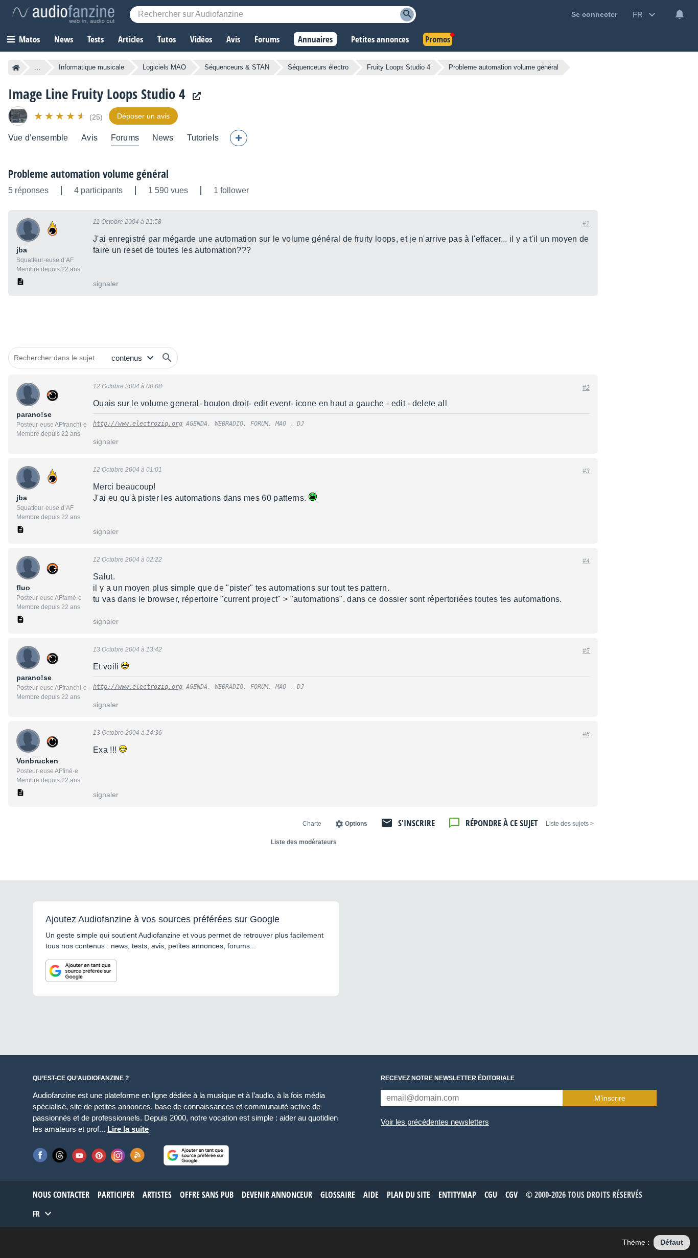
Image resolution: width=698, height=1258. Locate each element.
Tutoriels (203, 137)
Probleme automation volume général (88, 174)
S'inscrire (416, 823)
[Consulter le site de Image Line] (194, 96)
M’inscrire (609, 1098)
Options (356, 823)
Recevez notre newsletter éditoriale (448, 1078)
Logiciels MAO (164, 67)
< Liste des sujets (570, 823)
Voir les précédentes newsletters (435, 1121)
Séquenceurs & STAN (236, 67)
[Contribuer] (238, 138)
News (163, 137)
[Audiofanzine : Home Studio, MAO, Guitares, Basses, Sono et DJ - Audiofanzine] (63, 14)
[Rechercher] (167, 357)
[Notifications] (679, 14)
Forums (125, 137)
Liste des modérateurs (304, 842)
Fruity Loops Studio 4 (398, 67)
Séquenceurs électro (318, 67)
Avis (89, 137)
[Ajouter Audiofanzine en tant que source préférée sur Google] (81, 971)
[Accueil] (16, 67)
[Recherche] (407, 14)
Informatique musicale (91, 67)
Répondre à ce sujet (502, 823)
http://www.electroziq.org (137, 423)
